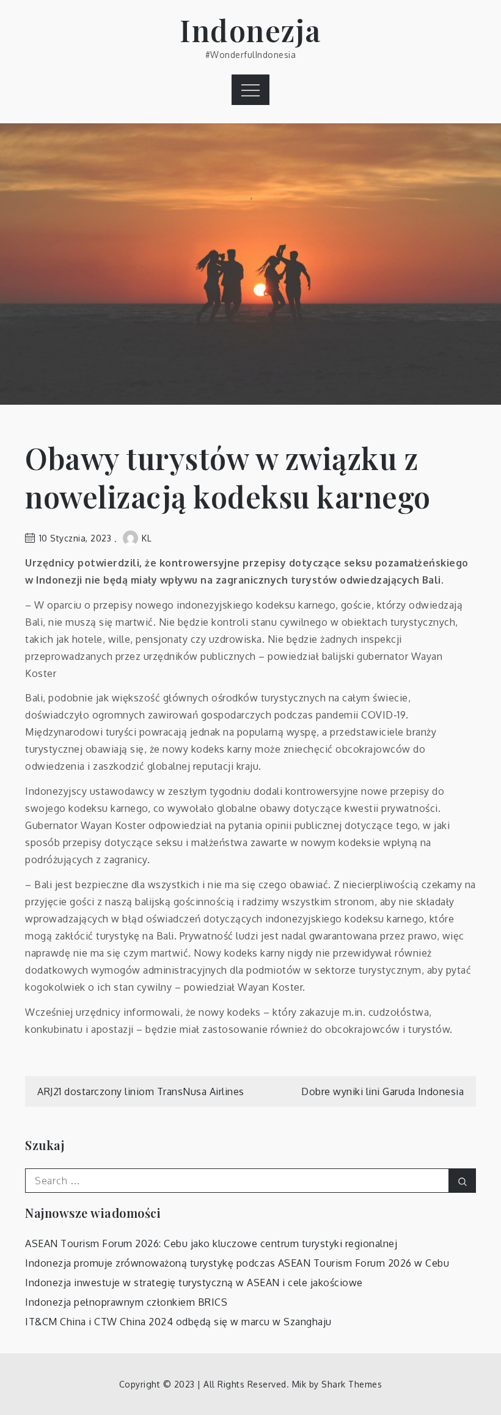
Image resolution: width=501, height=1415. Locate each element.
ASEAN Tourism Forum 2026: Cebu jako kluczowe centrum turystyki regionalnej (211, 1243)
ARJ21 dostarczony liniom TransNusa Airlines (140, 1091)
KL (147, 538)
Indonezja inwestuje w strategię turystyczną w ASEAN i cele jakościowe (194, 1282)
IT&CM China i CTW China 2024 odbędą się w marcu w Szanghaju (178, 1321)
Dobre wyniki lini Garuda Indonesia (382, 1091)
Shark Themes (351, 1384)
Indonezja (250, 29)
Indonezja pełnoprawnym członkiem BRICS (126, 1302)
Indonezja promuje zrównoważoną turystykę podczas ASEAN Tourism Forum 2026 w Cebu (237, 1263)
